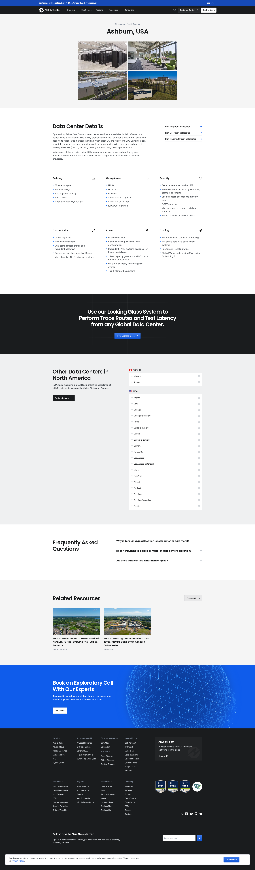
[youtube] (191, 813)
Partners (128, 790)
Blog (103, 790)
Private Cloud (58, 747)
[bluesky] (200, 813)
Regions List (106, 810)
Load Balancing (131, 755)
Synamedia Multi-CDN (86, 759)
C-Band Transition (60, 810)
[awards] (178, 786)
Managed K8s (59, 755)
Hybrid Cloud (58, 763)
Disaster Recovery (60, 786)
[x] (181, 813)
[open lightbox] (102, 55)
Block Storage (107, 756)
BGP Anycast (130, 743)
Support (128, 794)
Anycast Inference (84, 743)
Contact (128, 814)
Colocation (105, 747)
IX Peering (129, 751)
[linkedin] (186, 813)
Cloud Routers (131, 763)
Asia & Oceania (83, 798)
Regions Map (106, 806)
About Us (129, 786)
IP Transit (129, 747)
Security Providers (60, 806)
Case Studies (106, 786)
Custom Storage (107, 764)
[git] (196, 813)
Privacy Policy (18, 861)
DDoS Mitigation (132, 759)
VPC (54, 759)
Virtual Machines (60, 751)
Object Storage (107, 760)
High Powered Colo (85, 755)
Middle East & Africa (85, 802)
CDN (55, 798)
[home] (49, 10)
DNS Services (58, 794)
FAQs (127, 806)
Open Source (130, 798)
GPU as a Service (84, 747)
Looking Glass (107, 802)
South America (83, 790)
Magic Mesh (130, 767)
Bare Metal (105, 743)
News (103, 798)
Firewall (128, 770)
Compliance (130, 802)
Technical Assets (108, 794)
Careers (128, 810)
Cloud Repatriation (60, 790)
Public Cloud (58, 743)
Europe (79, 794)
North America (83, 786)
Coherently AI (82, 751)
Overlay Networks (60, 802)
